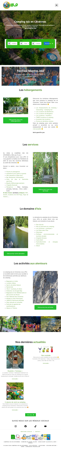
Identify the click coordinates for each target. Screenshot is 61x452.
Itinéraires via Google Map (14, 291)
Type (21, 40)
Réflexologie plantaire (17, 183)
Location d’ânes (11, 283)
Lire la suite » (15, 378)
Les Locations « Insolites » (44, 115)
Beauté (8, 183)
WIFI (26, 193)
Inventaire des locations (43, 119)
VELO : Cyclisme (11, 289)
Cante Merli (39, 240)
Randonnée (9, 287)
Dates (9, 40)
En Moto (19, 289)
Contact (37, 431)
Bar (7, 177)
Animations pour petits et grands (16, 173)
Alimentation (20, 177)
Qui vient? (34, 40)
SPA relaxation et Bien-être (14, 175)
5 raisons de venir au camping (15, 402)
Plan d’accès (39, 224)
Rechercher (47, 43)
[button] (56, 5)
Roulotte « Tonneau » (15, 371)
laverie (5, 194)
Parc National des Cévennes (14, 296)
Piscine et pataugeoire (13, 171)
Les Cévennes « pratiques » (44, 228)
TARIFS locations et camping (44, 117)
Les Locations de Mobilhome (44, 111)
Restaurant (12, 177)
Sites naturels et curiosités (14, 302)
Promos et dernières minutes (44, 121)
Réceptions (9, 187)
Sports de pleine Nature (13, 285)
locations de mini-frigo (15, 194)
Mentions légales (26, 431)
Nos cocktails (46, 355)
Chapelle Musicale (11, 185)
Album (38, 245)
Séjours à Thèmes (11, 308)
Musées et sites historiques (14, 298)
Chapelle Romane (41, 238)
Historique (39, 232)
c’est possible (37, 129)
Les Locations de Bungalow (44, 113)
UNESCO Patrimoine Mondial (15, 300)
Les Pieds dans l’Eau (42, 230)
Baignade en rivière (12, 281)
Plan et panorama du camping (45, 226)
